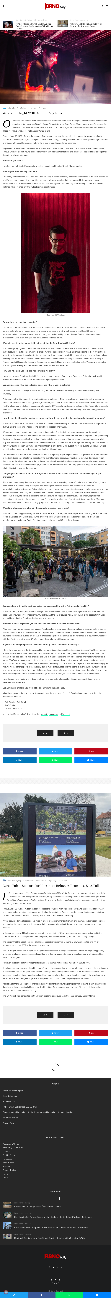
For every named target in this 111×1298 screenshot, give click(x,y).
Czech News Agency (14, 881)
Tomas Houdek (12, 1208)
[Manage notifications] (6, 1292)
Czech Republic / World (24, 20)
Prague (32, 1208)
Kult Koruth (21, 702)
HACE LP (17, 709)
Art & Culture (21, 108)
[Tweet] (14, 1295)
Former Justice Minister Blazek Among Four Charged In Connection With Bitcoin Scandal (34, 26)
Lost (15, 705)
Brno (72, 20)
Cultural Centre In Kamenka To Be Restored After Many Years (86, 25)
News (77, 20)
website (44, 714)
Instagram (53, 714)
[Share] (42, 1295)
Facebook (65, 714)
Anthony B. (11, 108)
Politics (36, 20)
